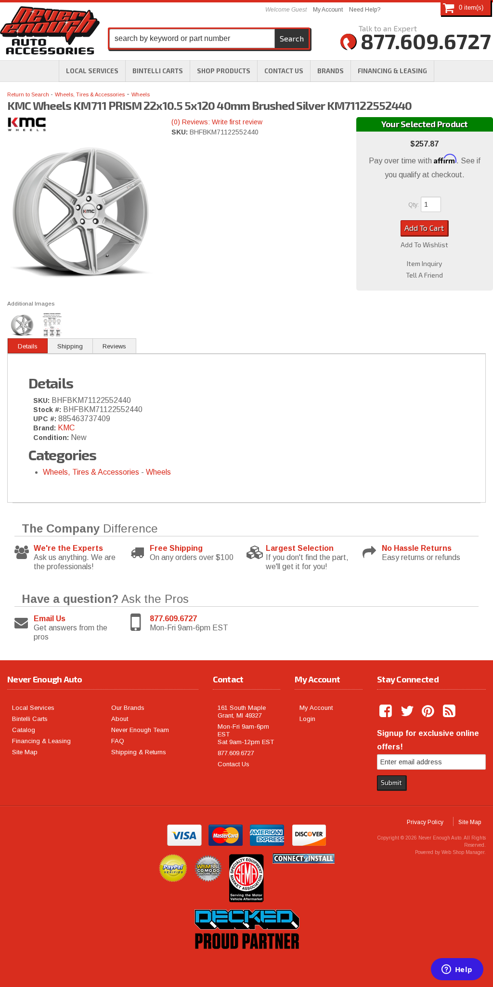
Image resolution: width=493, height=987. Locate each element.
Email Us (49, 618)
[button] (224, 70)
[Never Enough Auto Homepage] (50, 32)
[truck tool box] (246, 960)
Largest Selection (300, 548)
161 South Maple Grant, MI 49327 (242, 711)
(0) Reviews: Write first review (216, 122)
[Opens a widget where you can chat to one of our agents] (456, 970)
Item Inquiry (424, 263)
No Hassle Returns (417, 548)
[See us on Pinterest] (429, 711)
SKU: (180, 132)
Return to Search (29, 94)
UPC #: (45, 419)
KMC (66, 428)
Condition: (51, 437)
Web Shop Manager (462, 852)
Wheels (140, 94)
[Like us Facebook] (386, 711)
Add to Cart (424, 227)
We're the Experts (68, 548)
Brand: (44, 428)
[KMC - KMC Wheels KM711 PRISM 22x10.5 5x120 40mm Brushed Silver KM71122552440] (82, 126)
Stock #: (48, 409)
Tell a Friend (424, 275)
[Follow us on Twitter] (408, 711)
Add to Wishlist (424, 244)
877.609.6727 (173, 618)
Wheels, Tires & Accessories (90, 94)
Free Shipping (176, 548)
